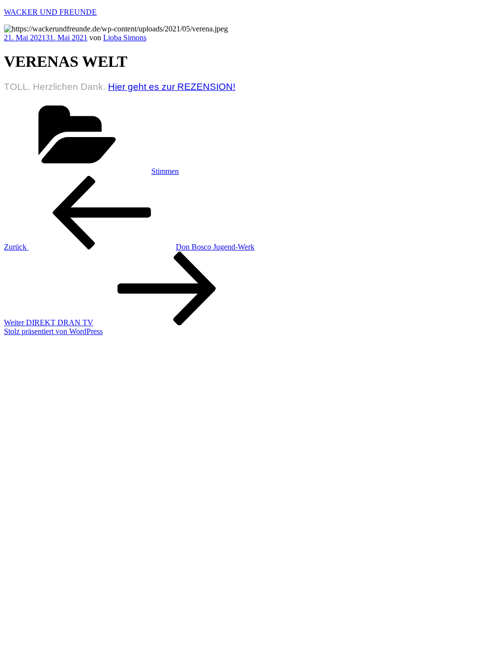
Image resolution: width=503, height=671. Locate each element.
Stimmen (165, 171)
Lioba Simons (124, 37)
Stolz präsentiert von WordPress (53, 331)
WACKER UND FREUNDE (50, 12)
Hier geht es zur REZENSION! (171, 87)
